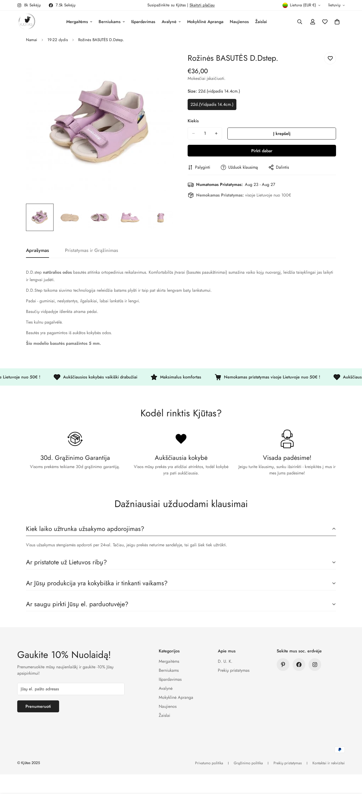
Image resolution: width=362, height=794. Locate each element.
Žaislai (261, 22)
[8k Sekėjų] (314, 664)
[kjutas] (26, 22)
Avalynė (169, 22)
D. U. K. (225, 661)
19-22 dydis (57, 40)
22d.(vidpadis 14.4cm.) (213, 105)
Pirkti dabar (261, 151)
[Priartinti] (163, 62)
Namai (31, 40)
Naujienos (239, 22)
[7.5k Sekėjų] (299, 664)
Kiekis (193, 121)
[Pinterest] (283, 664)
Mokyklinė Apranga (205, 22)
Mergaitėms (77, 22)
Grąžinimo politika (248, 763)
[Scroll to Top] (352, 765)
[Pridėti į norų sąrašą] (330, 58)
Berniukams (110, 22)
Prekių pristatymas (233, 670)
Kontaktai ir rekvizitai (328, 763)
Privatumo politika (209, 763)
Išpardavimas (143, 22)
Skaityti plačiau (202, 5)
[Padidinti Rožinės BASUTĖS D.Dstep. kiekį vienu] (216, 133)
